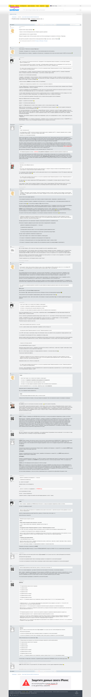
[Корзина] (80, 10)
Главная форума (14, 674)
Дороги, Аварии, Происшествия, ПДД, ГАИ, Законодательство (30, 674)
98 (52, 24)
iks (10, 26)
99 (53, 24)
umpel (11, 565)
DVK (11, 246)
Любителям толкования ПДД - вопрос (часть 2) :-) (27, 19)
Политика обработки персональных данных (60, 691)
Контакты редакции (18, 691)
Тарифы (27, 691)
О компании (12, 691)
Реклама (23, 691)
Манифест (31, 691)
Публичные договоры (48, 691)
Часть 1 (20, 27)
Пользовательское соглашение (38, 691)
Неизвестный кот (12, 124)
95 (48, 24)
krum (11, 402)
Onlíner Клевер (54, 5)
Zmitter (11, 57)
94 (47, 24)
